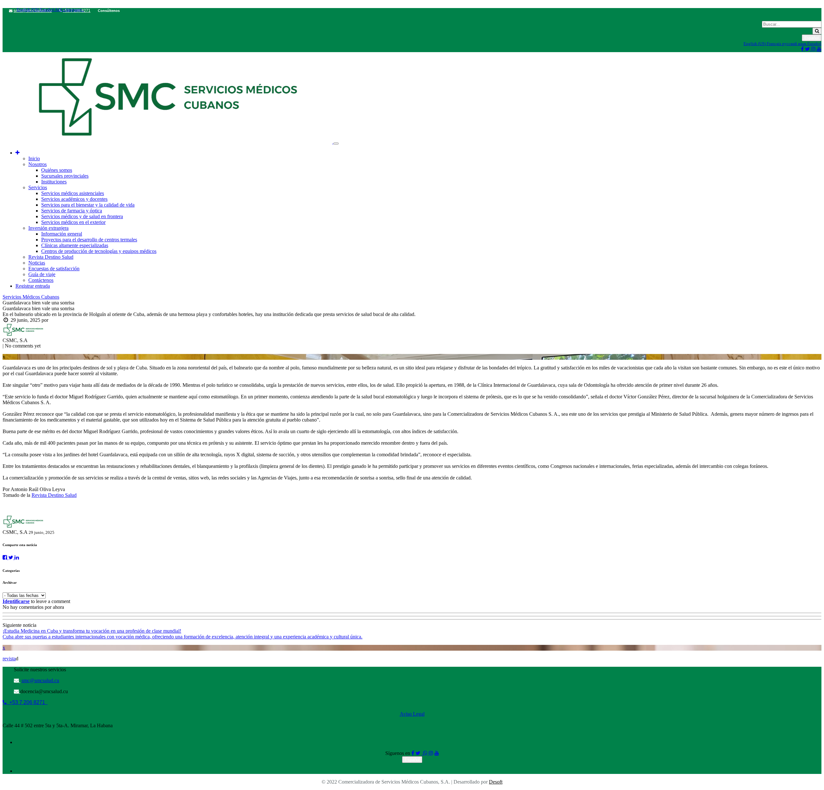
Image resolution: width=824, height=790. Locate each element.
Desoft (495, 782)
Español (46, 9)
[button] (17, 152)
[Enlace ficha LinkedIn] (16, 557)
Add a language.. (69, 9)
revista (9, 658)
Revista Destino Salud (54, 495)
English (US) (28, 9)
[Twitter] (11, 557)
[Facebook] (5, 557)
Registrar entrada (32, 286)
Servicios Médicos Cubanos (31, 297)
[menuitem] (34, 158)
